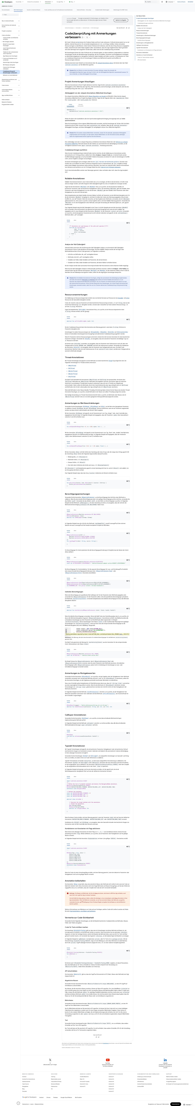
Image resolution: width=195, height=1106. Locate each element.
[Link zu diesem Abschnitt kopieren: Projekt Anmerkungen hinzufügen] (96, 82)
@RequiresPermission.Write (73, 573)
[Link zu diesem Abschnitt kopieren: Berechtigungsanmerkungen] (91, 494)
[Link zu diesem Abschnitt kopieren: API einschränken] (78, 971)
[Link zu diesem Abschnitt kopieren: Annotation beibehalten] (87, 881)
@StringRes (82, 309)
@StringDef (94, 756)
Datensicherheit (26, 1081)
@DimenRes (103, 332)
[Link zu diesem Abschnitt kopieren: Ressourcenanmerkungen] (88, 295)
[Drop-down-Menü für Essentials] (23, 2)
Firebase (55, 1097)
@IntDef (85, 756)
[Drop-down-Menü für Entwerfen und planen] (41, 2)
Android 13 (111, 1086)
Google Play (60, 2)
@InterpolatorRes (122, 332)
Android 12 (111, 1089)
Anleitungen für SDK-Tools (120, 10)
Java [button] (75, 220)
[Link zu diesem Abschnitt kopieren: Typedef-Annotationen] (86, 746)
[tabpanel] (97, 111)
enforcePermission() (109, 693)
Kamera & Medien (55, 1084)
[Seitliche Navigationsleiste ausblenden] (18, 1103)
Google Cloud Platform (66, 1097)
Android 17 (111, 1076)
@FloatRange (94, 406)
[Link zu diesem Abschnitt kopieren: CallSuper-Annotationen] (87, 715)
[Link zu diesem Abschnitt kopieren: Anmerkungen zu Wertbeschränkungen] (100, 403)
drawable (120, 298)
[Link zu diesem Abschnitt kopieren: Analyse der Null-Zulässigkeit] (87, 244)
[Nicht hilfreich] (129, 28)
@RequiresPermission (88, 497)
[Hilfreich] (126, 28)
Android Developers (69, 28)
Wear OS (82, 1079)
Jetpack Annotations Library (105, 63)
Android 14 (111, 1084)
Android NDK (140, 1086)
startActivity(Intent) (79, 598)
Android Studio (181, 2)
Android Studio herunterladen (144, 1084)
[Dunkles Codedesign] (127, 108)
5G (52, 1089)
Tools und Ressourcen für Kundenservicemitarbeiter (58, 10)
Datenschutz (54, 1086)
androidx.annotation (71, 65)
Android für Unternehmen (28, 1079)
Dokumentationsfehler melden (173, 1079)
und (88, 279)
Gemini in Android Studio (33, 10)
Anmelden (190, 2)
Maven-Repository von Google (97, 96)
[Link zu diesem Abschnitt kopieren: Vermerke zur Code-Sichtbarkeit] (95, 918)
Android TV (82, 1086)
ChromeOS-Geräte (84, 1081)
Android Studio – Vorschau (84, 10)
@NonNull (92, 186)
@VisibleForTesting (80, 930)
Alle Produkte (78, 1097)
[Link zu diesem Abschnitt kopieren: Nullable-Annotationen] (86, 179)
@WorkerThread (72, 371)
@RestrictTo (77, 974)
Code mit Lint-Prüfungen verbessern (111, 167)
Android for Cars (84, 1084)
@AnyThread (71, 376)
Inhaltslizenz (106, 1043)
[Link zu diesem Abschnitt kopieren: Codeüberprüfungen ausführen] (88, 150)
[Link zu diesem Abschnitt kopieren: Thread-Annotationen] (85, 357)
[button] (9, 21)
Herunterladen (6, 10)
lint (79, 42)
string (127, 298)
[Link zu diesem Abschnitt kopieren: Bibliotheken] (74, 1000)
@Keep (75, 884)
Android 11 (111, 1091)
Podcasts (24, 1091)
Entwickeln (48, 2)
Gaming (53, 1076)
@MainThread (72, 365)
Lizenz (32, 1104)
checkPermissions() (93, 692)
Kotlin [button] (68, 220)
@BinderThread (72, 374)
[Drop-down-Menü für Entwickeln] (53, 2)
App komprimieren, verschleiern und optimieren (82, 911)
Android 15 (111, 1081)
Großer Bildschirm (84, 1076)
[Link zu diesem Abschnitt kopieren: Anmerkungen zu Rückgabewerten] (96, 673)
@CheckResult (86, 676)
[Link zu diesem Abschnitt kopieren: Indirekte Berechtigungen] (84, 592)
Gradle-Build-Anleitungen (102, 10)
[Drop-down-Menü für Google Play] (65, 2)
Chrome (48, 1097)
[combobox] (152, 1)
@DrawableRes (95, 332)
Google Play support (171, 1081)
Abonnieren (175, 1104)
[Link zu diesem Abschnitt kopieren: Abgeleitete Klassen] (79, 981)
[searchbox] (10, 15)
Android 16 (111, 1079)
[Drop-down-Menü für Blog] (75, 2)
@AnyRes (87, 338)
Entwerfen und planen (33, 2)
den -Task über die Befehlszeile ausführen (106, 162)
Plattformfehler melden (172, 1076)
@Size (103, 406)
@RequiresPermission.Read (104, 571)
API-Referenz (140, 1081)
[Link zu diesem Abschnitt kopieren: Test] (69, 1020)
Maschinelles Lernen (56, 1079)
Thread (110, 361)
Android (24, 1076)
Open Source (25, 1084)
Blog (72, 2)
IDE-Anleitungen (18, 10)
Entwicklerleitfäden (142, 1079)
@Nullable (83, 186)
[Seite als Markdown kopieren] (87, 37)
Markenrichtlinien (39, 1104)
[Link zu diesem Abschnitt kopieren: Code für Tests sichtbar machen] (89, 927)
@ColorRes (111, 332)
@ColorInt (77, 347)
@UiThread (71, 368)
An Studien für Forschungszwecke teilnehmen (177, 1084)
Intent (100, 621)
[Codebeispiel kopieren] (129, 108)
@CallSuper (85, 718)
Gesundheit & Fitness (56, 1081)
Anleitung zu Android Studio (144, 1076)
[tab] (70, 105)
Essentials (18, 2)
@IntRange (86, 406)
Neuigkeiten (25, 1086)
